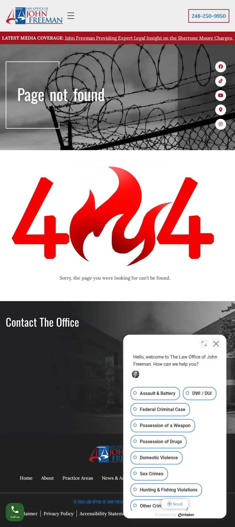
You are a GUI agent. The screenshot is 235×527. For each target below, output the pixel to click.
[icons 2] (220, 81)
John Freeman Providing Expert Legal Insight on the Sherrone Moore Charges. (149, 38)
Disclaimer (26, 513)
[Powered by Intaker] (186, 515)
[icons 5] (220, 124)
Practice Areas (77, 478)
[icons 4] (220, 109)
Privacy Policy (59, 513)
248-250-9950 (209, 16)
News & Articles (119, 478)
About (47, 478)
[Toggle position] (204, 343)
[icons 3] (220, 95)
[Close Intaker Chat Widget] (216, 343)
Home (26, 478)
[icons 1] (220, 66)
